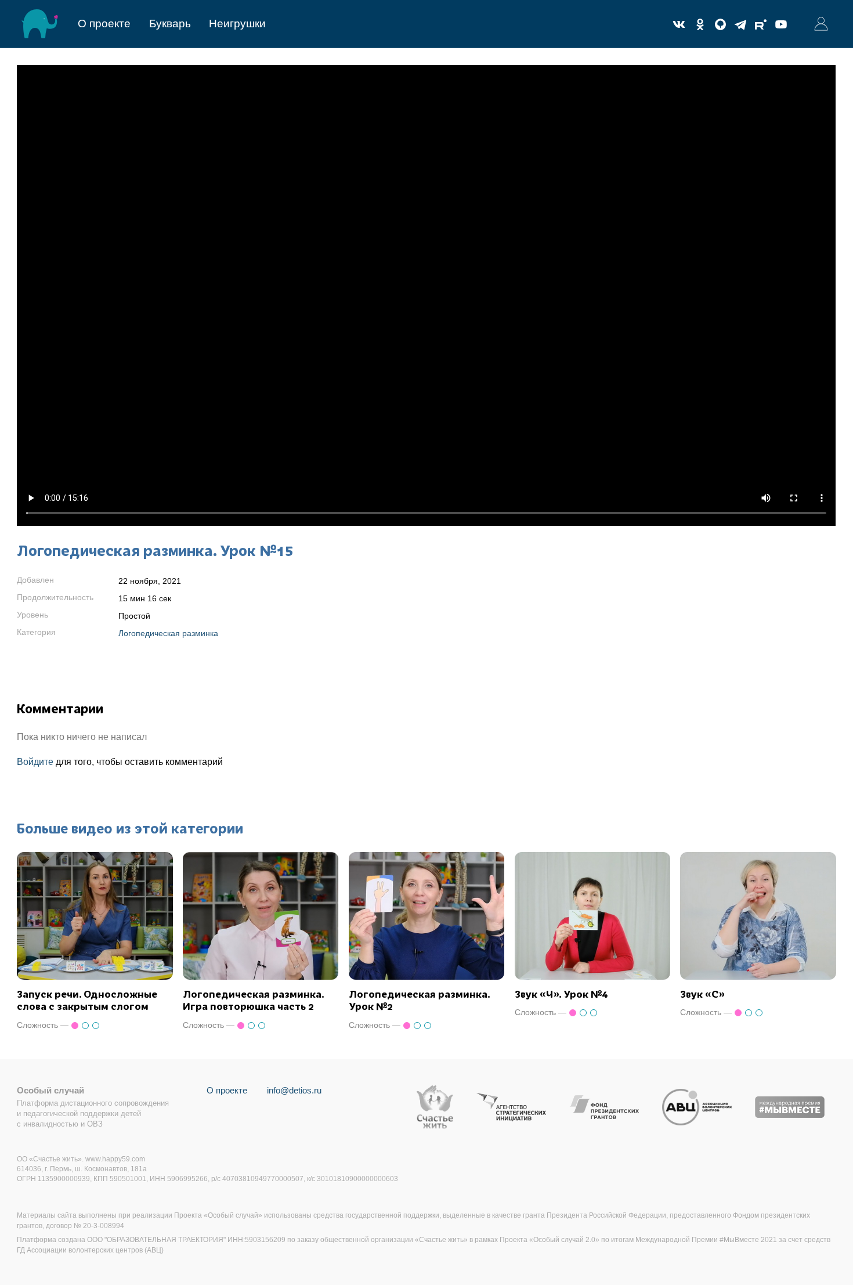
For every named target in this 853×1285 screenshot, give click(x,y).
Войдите (35, 762)
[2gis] (720, 24)
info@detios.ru (294, 1090)
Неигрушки (237, 23)
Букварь (170, 23)
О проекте (104, 23)
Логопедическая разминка (168, 633)
